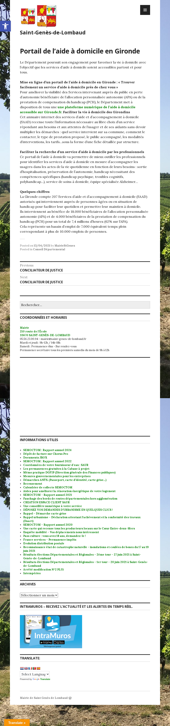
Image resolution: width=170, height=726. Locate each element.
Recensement (32, 483)
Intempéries (32, 573)
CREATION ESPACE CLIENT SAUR (46, 502)
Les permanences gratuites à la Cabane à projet (56, 469)
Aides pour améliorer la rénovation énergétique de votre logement (69, 491)
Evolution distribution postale (43, 543)
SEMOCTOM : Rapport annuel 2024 (47, 450)
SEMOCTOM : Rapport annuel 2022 (47, 461)
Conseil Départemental (49, 249)
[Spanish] (38, 668)
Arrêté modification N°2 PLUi (43, 569)
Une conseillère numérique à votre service (52, 506)
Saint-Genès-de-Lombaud (53, 32)
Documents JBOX (35, 457)
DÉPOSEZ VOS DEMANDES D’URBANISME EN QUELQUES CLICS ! (68, 510)
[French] (30, 668)
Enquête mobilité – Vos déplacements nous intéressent (61, 532)
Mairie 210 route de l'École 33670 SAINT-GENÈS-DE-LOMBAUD (45, 331)
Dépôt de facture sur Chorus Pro (45, 454)
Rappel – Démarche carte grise (44, 513)
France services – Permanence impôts (49, 539)
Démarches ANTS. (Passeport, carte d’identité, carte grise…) (64, 480)
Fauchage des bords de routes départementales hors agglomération (70, 498)
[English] (26, 668)
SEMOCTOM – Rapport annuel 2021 (47, 495)
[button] (5, 26)
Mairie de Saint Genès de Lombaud (44, 698)
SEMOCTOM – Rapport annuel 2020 (48, 525)
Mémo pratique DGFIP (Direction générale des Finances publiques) (69, 472)
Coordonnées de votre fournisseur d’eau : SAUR (55, 465)
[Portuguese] (34, 668)
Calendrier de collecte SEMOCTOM (47, 487)
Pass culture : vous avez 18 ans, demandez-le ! (54, 536)
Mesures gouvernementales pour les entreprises (57, 476)
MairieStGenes (65, 245)
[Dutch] (22, 668)
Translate (45, 679)
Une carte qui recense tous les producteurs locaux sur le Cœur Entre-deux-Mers (79, 528)
